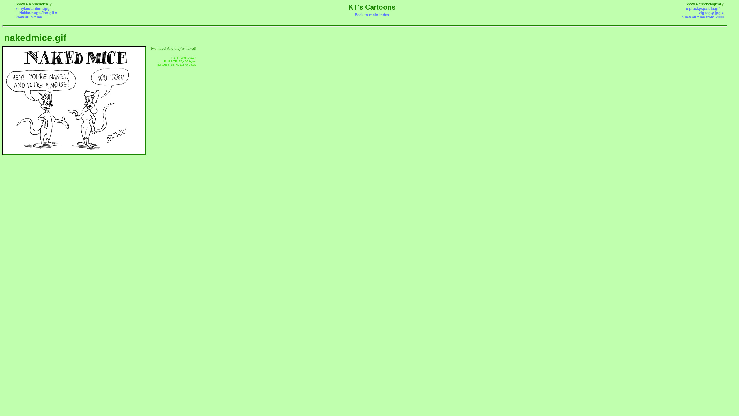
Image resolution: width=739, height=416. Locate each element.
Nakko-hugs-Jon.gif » (38, 13)
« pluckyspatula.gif (703, 8)
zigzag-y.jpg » (711, 13)
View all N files (28, 17)
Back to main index (372, 15)
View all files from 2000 (703, 17)
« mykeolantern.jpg (32, 8)
